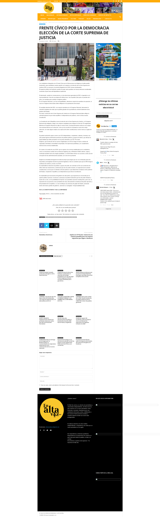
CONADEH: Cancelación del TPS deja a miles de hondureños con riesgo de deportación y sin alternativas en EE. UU (47, 299)
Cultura (73, 19)
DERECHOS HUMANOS (72, 1)
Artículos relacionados (46, 256)
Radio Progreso (63, 19)
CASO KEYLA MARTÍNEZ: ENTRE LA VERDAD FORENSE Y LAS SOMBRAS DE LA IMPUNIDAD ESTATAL (66, 299)
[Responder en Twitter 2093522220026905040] (101, 155)
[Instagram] (116, 1)
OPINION (56, 1)
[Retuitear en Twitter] (104, 136)
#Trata (117, 196)
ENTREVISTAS (62, 1)
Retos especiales (75, 15)
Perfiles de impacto (104, 15)
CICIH (47, 217)
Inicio (42, 15)
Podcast (81, 19)
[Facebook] (114, 1)
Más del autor (57, 256)
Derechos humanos (89, 15)
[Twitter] (119, 1)
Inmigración (97, 19)
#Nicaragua (108, 168)
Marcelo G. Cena (104, 139)
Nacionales (50, 15)
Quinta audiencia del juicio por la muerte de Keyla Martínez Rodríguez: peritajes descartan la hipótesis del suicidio (84, 274)
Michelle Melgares (104, 187)
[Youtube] (121, 1)
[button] (120, 17)
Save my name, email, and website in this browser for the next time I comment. (60, 385)
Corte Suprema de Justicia (55, 217)
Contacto (108, 19)
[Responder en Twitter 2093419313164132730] (101, 205)
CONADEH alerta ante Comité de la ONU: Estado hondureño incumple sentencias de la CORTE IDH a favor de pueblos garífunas (84, 299)
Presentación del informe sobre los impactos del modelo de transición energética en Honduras (84, 342)
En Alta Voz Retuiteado (111, 136)
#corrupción (116, 151)
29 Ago (110, 139)
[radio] (59, 211)
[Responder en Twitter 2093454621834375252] (101, 180)
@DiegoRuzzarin (104, 148)
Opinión (43, 19)
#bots (108, 151)
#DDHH (102, 177)
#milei (111, 151)
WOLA (101, 162)
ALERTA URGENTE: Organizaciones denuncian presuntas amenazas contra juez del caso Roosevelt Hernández (46, 321)
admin (51, 245)
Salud (88, 19)
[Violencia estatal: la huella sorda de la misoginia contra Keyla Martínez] (47, 265)
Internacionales (62, 15)
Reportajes (51, 19)
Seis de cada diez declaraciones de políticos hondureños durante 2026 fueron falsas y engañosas (65, 320)
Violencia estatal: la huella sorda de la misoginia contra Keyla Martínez (46, 274)
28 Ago (105, 162)
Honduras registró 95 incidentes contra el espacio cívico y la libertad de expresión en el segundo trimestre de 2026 (83, 321)
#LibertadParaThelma (109, 177)
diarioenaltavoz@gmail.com (52, 427)
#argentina (102, 151)
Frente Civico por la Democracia (69, 217)
